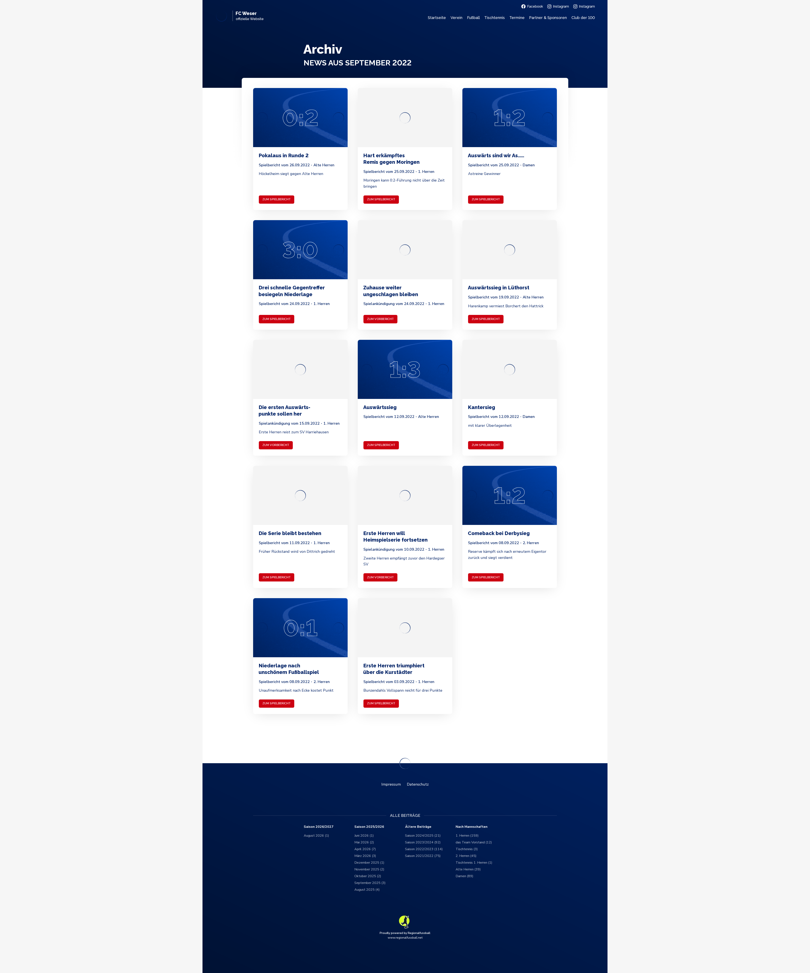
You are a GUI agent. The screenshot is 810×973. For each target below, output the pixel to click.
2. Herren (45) (466, 856)
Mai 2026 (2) (364, 842)
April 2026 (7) (365, 849)
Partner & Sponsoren (548, 17)
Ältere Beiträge (418, 827)
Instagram (561, 6)
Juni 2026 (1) (364, 835)
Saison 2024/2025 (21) (423, 835)
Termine (517, 17)
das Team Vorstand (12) (474, 842)
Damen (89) (464, 876)
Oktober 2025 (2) (367, 876)
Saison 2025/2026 (369, 827)
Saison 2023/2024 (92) (423, 842)
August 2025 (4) (367, 889)
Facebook (535, 6)
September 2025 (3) (370, 883)
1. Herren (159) (467, 835)
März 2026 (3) (365, 856)
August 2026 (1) (316, 835)
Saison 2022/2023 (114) (424, 849)
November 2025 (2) (369, 869)
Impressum (391, 784)
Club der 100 (583, 17)
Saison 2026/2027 (318, 827)
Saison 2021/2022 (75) (423, 856)
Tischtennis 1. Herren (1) (474, 862)
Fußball (473, 17)
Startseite (437, 17)
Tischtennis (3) (467, 849)
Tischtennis (494, 17)
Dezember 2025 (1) (369, 862)
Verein (456, 17)
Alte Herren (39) (468, 869)
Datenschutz (418, 784)
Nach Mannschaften (471, 827)
